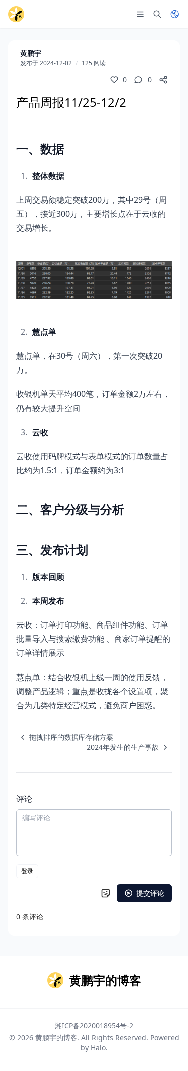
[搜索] (157, 14)
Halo (98, 1047)
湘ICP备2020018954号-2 (94, 1025)
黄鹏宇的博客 (56, 1037)
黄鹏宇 (30, 53)
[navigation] (64, 737)
